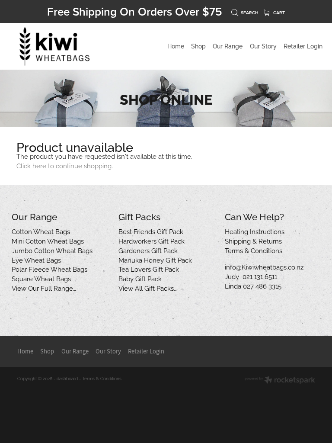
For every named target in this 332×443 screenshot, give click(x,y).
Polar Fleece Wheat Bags (49, 268)
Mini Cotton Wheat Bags (48, 240)
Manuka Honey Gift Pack (155, 259)
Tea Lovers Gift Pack (148, 268)
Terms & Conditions (253, 250)
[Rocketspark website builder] (280, 380)
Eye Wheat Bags (36, 259)
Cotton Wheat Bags (41, 231)
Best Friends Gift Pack (150, 231)
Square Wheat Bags (41, 278)
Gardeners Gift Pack (148, 250)
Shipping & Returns (253, 240)
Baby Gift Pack (140, 278)
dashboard (67, 378)
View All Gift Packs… (147, 287)
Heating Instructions (254, 231)
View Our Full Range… (44, 287)
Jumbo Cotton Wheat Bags (52, 250)
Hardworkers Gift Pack (151, 240)
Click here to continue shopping (64, 165)
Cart (278, 13)
